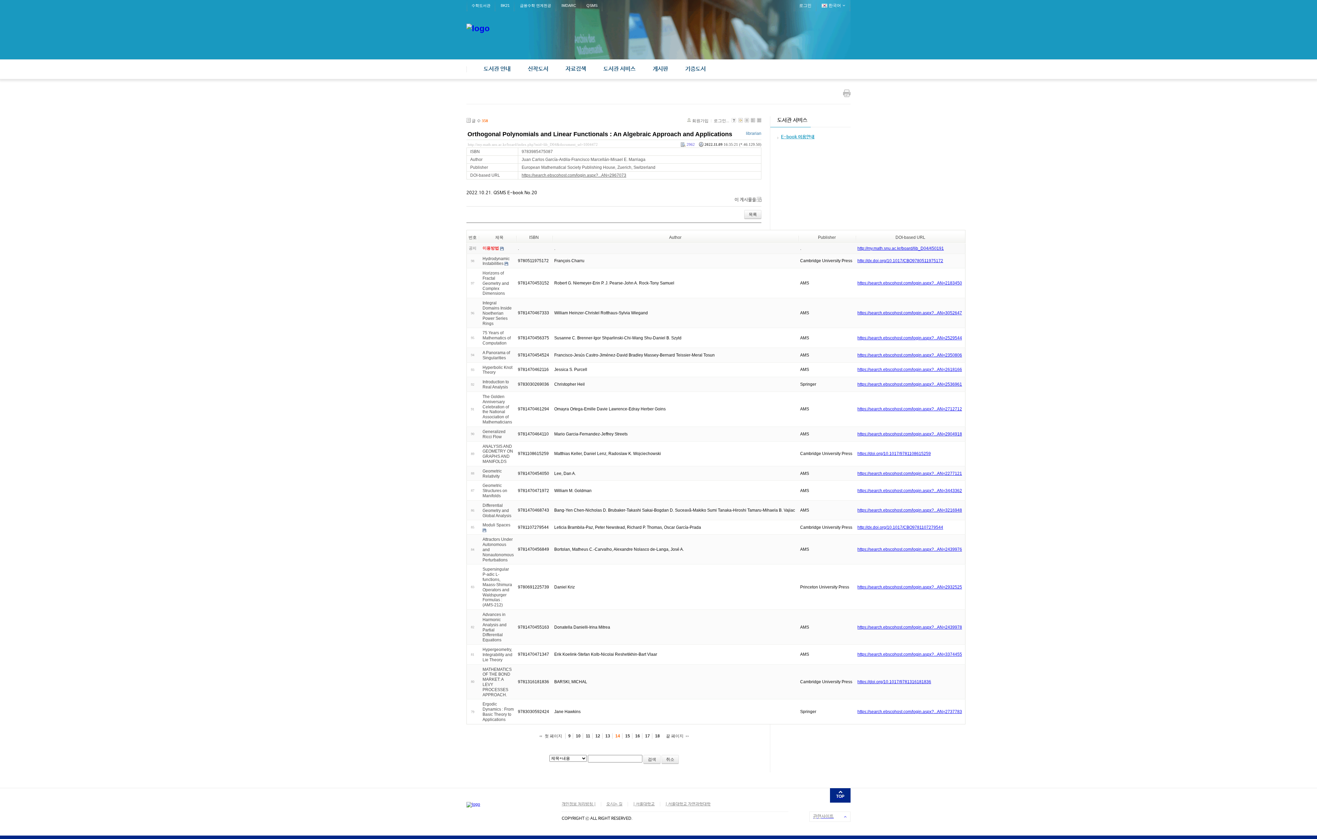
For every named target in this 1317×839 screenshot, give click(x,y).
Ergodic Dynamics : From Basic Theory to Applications (498, 712)
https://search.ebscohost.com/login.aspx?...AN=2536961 (909, 384)
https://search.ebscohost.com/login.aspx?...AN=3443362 (909, 490)
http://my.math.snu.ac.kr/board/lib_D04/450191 (900, 248)
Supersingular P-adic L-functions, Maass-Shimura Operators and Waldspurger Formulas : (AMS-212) (497, 587)
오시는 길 (614, 804)
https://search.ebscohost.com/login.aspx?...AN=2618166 (909, 369)
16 (637, 736)
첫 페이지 (553, 736)
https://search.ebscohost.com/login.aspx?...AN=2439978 (909, 627)
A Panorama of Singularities (496, 355)
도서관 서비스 (619, 69)
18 (657, 736)
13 (607, 736)
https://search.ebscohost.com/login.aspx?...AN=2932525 (909, 587)
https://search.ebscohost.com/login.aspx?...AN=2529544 (909, 338)
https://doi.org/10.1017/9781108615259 (894, 453)
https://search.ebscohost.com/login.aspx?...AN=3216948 (909, 510)
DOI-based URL (910, 237)
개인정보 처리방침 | (579, 804)
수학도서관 (481, 5)
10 (578, 736)
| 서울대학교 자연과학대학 (688, 804)
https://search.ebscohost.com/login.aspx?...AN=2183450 (909, 283)
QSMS (591, 5)
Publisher (827, 237)
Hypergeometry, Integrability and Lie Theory (497, 654)
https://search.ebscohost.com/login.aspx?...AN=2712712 (909, 409)
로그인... (721, 120)
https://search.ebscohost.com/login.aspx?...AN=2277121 (909, 473)
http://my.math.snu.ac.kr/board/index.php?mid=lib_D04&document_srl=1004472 (533, 144)
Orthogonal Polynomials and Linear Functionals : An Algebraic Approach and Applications (599, 134)
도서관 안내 (497, 69)
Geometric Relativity (492, 474)
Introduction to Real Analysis (496, 384)
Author (675, 237)
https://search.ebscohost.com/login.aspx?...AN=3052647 (909, 313)
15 (627, 736)
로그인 (805, 5)
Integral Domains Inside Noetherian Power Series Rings (497, 313)
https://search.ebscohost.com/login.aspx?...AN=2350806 (909, 355)
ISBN (534, 237)
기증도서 (695, 69)
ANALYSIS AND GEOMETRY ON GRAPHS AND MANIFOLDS (498, 454)
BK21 (505, 5)
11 (588, 736)
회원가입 (700, 120)
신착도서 (538, 69)
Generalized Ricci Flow (494, 434)
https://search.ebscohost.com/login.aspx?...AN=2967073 (574, 175)
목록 (753, 214)
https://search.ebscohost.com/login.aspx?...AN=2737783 (909, 711)
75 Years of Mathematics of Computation (497, 338)
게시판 (660, 69)
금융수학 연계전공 (535, 5)
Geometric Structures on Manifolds (495, 490)
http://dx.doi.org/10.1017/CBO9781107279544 (900, 527)
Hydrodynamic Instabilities (496, 261)
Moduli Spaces (496, 525)
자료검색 (576, 69)
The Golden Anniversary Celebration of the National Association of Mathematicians (497, 409)
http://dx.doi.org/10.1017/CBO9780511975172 (900, 260)
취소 (670, 759)
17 (647, 736)
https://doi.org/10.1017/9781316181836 (894, 681)
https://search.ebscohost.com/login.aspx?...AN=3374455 (909, 654)
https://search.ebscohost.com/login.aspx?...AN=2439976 (909, 549)
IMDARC (568, 5)
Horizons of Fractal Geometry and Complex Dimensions (496, 283)
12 (597, 736)
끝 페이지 (675, 736)
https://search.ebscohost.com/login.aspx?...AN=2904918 (909, 434)
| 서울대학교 (644, 804)
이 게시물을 (745, 199)
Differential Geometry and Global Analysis (497, 510)
